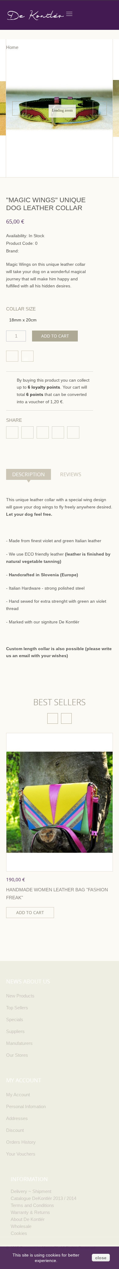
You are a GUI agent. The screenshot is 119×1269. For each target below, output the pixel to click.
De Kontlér (34, 15)
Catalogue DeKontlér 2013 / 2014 (43, 1198)
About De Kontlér (28, 1219)
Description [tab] (28, 474)
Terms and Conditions (32, 1205)
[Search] (110, 13)
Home (12, 47)
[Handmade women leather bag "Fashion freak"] (59, 802)
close (100, 1257)
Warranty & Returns (30, 1212)
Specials (14, 1019)
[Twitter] (27, 432)
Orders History (21, 1142)
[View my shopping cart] (82, 13)
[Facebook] (12, 432)
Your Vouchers (20, 1153)
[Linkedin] (43, 432)
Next (100, 108)
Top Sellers (17, 1007)
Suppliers (15, 1031)
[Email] (58, 432)
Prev (19, 108)
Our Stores (17, 1055)
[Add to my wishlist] (12, 356)
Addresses (17, 1118)
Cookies (19, 1233)
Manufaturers (19, 1043)
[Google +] (73, 432)
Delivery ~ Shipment (31, 1191)
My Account (18, 1094)
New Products (20, 995)
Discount (15, 1130)
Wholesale (21, 1226)
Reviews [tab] (70, 474)
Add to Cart (55, 336)
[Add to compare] (27, 356)
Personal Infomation (26, 1106)
